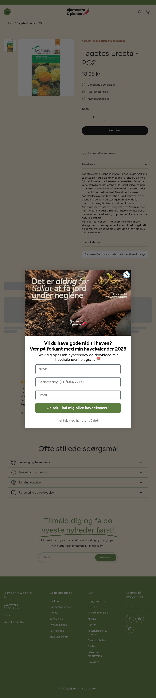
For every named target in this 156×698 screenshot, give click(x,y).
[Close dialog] (127, 275)
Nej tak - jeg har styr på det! (78, 420)
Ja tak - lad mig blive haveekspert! (78, 407)
